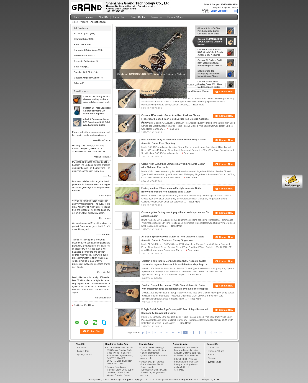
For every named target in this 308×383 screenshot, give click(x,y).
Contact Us (156, 17)
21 (191, 332)
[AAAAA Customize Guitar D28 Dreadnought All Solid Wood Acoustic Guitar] (77, 126)
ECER (217, 379)
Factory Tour (119, 17)
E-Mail (211, 354)
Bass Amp (79, 66)
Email (235, 7)
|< (143, 332)
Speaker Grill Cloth (83, 72)
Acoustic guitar (81, 33)
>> (215, 332)
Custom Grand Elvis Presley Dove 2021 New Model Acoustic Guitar (209, 84)
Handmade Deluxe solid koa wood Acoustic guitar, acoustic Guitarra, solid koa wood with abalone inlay (187, 351)
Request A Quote (221, 7)
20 (185, 332)
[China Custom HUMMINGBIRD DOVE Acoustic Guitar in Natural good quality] (151, 62)
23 (203, 332)
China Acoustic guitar (114, 379)
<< (149, 332)
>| (221, 332)
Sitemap (212, 358)
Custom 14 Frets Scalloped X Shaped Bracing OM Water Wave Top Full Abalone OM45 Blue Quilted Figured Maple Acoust (97, 114)
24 (209, 332)
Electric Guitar (81, 39)
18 (173, 332)
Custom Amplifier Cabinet (87, 78)
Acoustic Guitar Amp (84, 61)
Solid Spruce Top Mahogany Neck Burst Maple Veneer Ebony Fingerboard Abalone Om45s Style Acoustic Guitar (208, 74)
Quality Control (138, 17)
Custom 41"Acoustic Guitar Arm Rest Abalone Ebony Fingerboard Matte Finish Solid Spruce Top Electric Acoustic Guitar (175, 119)
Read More (198, 104)
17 (167, 332)
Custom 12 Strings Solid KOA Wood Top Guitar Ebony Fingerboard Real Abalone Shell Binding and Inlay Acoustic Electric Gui (210, 63)
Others (77, 83)
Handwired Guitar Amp (85, 50)
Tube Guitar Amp (82, 55)
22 (197, 332)
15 (155, 332)
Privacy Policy (95, 379)
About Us (103, 17)
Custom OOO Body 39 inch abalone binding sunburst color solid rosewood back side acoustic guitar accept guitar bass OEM (97, 102)
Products (89, 17)
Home (76, 17)
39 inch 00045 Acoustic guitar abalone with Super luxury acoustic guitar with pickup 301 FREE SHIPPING (186, 364)
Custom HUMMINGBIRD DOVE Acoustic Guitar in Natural (209, 42)
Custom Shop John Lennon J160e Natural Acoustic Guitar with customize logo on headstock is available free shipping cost (175, 289)
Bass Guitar (80, 44)
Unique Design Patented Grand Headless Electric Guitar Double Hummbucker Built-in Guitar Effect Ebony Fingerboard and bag (153, 368)
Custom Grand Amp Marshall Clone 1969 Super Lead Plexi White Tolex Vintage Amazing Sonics (120, 371)
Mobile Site (215, 362)
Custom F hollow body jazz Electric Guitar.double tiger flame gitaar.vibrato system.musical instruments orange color (153, 352)
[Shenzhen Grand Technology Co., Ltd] (235, 11)
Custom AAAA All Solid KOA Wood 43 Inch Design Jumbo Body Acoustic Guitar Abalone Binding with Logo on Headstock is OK (210, 52)
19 (179, 332)
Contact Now (226, 91)
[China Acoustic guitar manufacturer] (87, 6)
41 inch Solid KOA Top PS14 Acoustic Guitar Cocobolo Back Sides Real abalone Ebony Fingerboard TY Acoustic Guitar (210, 31)
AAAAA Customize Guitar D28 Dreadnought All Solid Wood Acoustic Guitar (96, 122)
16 (161, 332)
